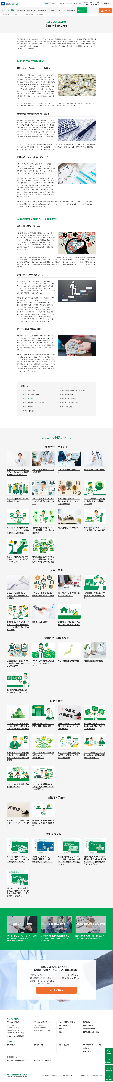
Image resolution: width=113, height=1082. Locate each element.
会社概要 (44, 1075)
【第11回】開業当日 (28, 411)
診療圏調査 (109, 1079)
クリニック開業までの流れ (67, 1022)
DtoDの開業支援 (20, 10)
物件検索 (51, 10)
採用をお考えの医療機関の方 (42, 1060)
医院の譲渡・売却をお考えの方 (74, 3)
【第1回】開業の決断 (28, 390)
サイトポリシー (56, 1075)
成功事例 (86, 1048)
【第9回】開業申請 (27, 407)
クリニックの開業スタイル (42, 1022)
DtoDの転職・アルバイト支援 (92, 1045)
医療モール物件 (11, 1025)
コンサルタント (60, 10)
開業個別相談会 (88, 1025)
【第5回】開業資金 (27, 399)
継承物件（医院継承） (13, 1028)
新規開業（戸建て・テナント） (42, 1030)
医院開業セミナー (88, 1022)
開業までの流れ (31, 10)
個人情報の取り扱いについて (70, 1075)
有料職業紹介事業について (99, 1075)
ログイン (107, 3)
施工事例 (61, 1028)
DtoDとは (54, 3)
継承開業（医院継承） (40, 1028)
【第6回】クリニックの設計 (67, 399)
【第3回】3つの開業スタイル (30, 394)
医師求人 (47, 3)
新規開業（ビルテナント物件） (16, 1033)
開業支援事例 (63, 1025)
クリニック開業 (8, 10)
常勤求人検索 (11, 1045)
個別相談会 (109, 1070)
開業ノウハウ (82, 10)
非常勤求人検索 (38, 1045)
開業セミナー (108, 1062)
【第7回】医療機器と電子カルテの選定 (33, 403)
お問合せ (62, 3)
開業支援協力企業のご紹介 (91, 1032)
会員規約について (85, 1075)
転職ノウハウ (87, 1051)
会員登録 (107, 10)
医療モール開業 (38, 1025)
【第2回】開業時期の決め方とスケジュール (72, 390)
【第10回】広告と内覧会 (66, 407)
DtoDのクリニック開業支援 (15, 1036)
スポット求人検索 (64, 1045)
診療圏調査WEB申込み (90, 1028)
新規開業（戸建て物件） (14, 1030)
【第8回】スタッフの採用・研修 (69, 403)
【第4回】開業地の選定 (66, 394)
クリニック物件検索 (13, 1022)
